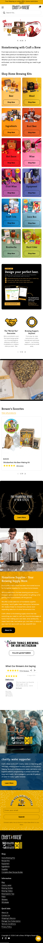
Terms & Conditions (9, 924)
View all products (9, 413)
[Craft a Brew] (21, 7)
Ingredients (5, 866)
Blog (3, 882)
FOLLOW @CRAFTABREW (21, 653)
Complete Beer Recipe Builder (12, 872)
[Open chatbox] (38, 939)
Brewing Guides (7, 888)
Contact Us (6, 915)
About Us (8, 630)
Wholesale (5, 902)
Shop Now (21, 22)
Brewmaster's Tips (8, 894)
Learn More (21, 517)
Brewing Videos (7, 891)
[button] (39, 7)
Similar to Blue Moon (15, 679)
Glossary (5, 899)
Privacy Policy (7, 927)
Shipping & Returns (8, 918)
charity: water (6, 885)
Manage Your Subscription (11, 921)
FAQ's (3, 897)
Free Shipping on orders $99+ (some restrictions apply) (21, 2)
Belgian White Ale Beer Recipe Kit (9, 692)
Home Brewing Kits (8, 858)
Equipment (5, 864)
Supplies (5, 869)
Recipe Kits (6, 861)
